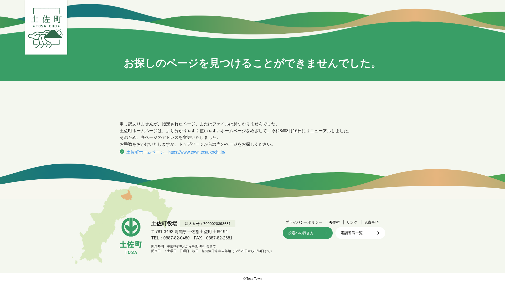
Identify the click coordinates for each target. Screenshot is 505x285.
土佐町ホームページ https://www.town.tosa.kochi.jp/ (175, 152)
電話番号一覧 (352, 233)
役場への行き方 (301, 233)
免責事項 (371, 222)
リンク (351, 222)
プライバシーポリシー (303, 222)
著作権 (334, 222)
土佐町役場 (46, 27)
